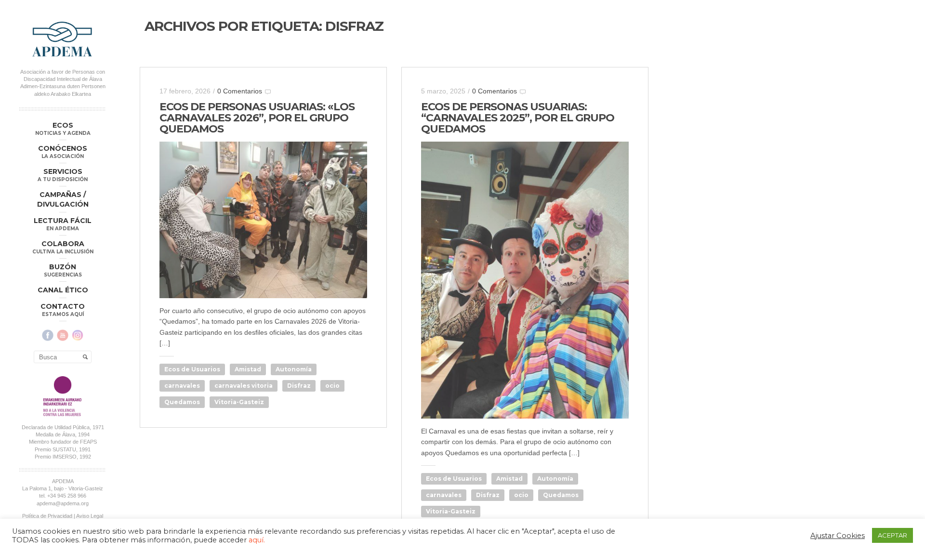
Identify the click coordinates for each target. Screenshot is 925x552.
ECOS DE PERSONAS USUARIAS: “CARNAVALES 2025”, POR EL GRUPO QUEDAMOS (517, 117)
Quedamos (182, 402)
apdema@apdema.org (63, 503)
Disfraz (299, 385)
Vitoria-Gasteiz (239, 402)
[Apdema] (62, 39)
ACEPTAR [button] (892, 535)
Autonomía (294, 369)
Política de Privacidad (47, 516)
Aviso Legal (89, 516)
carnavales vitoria (243, 385)
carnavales (182, 385)
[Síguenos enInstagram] (77, 335)
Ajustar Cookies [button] (837, 535)
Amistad (248, 369)
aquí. (257, 540)
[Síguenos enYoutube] (62, 335)
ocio (332, 385)
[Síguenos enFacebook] (47, 335)
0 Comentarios (239, 91)
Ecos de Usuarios (192, 369)
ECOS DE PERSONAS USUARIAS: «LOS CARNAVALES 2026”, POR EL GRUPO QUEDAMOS (257, 117)
